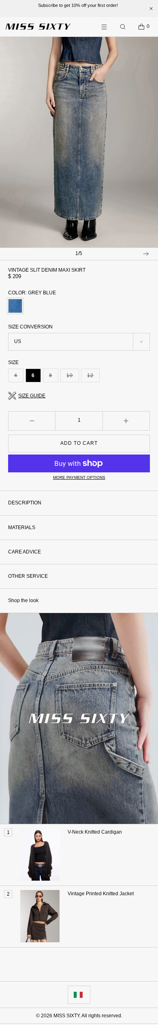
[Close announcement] (151, 8)
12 (93, 377)
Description (24, 503)
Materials (21, 527)
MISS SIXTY (66, 1016)
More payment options (79, 477)
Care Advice (24, 552)
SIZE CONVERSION (30, 327)
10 (72, 377)
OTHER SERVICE (28, 576)
